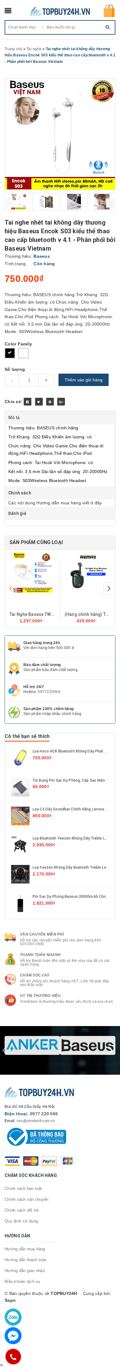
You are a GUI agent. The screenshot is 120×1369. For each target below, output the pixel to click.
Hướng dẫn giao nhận (25, 1270)
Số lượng (15, 369)
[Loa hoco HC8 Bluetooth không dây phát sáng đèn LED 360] (20, 757)
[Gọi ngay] (13, 1357)
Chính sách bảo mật (23, 1188)
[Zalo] (13, 1317)
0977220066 (49, 692)
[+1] (61, 402)
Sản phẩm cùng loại (36, 542)
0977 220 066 (44, 1113)
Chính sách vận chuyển (26, 1199)
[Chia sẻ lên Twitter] (39, 402)
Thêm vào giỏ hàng (83, 379)
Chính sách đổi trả (22, 1210)
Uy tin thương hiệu (40, 996)
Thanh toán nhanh (40, 955)
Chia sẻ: (13, 401)
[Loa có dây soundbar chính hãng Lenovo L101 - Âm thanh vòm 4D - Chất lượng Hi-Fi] (20, 815)
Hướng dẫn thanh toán (25, 1259)
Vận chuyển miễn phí (42, 934)
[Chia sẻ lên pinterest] (50, 402)
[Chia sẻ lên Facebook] (27, 402)
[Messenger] (13, 1335)
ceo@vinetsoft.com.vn (36, 1121)
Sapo (10, 1300)
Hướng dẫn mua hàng (25, 1249)
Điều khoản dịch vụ (22, 1281)
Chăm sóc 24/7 (35, 975)
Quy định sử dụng (21, 1221)
